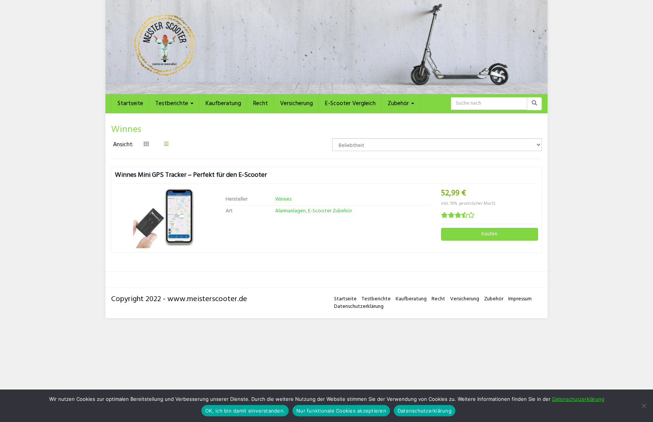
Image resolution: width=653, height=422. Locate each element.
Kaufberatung (223, 103)
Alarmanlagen (290, 211)
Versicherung (296, 103)
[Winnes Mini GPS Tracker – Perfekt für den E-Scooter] (163, 218)
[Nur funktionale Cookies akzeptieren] (643, 406)
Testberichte (172, 103)
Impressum (520, 299)
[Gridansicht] (146, 144)
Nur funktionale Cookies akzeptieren (341, 411)
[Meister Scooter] (326, 47)
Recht (260, 103)
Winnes (283, 199)
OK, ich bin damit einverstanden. (245, 411)
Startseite (130, 103)
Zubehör (399, 103)
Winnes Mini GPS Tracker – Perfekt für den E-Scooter (191, 175)
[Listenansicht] (166, 144)
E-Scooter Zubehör (330, 211)
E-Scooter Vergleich (350, 103)
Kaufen (489, 234)
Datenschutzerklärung (359, 306)
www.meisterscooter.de (207, 299)
